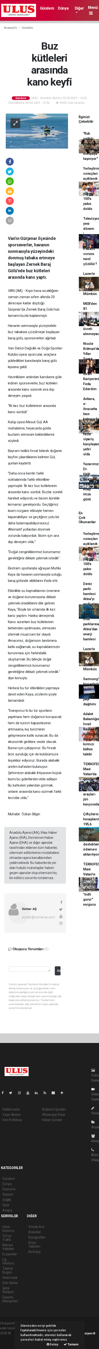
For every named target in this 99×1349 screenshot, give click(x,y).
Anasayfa (10, 27)
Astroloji (34, 1252)
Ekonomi (8, 1189)
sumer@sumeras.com (38, 917)
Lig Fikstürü (8, 1261)
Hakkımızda (11, 1109)
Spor (5, 1205)
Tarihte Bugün (7, 1270)
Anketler (34, 1232)
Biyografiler (36, 1237)
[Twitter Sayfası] (12, 1093)
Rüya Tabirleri (34, 1244)
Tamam (73, 1344)
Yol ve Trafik (6, 1238)
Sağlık (6, 1200)
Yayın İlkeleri (11, 1115)
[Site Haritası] (55, 1093)
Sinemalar (10, 1278)
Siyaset (7, 1194)
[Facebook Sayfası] (4, 1093)
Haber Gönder (52, 1120)
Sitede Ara (36, 1227)
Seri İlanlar (10, 1283)
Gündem (47, 8)
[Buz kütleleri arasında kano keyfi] (37, 131)
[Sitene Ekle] (64, 1093)
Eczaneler (9, 1254)
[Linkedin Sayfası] (38, 1093)
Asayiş (7, 1210)
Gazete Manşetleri (10, 1299)
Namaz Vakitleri (8, 1247)
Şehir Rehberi (8, 1290)
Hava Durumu (8, 1229)
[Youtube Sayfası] (29, 1093)
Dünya (63, 8)
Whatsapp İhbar (53, 1115)
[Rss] (46, 1093)
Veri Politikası (12, 1120)
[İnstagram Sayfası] (21, 1093)
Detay (53, 1344)
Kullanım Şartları (54, 1109)
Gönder (59, 971)
